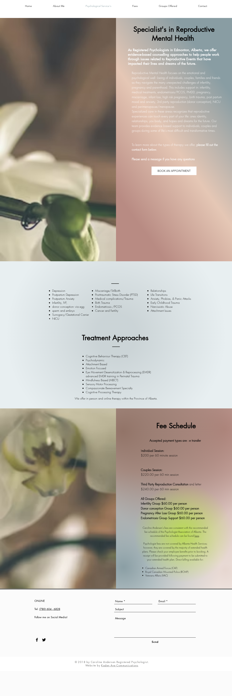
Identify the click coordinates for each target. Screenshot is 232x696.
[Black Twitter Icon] (44, 639)
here (196, 535)
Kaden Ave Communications (119, 665)
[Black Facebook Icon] (36, 639)
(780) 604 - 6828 (49, 609)
